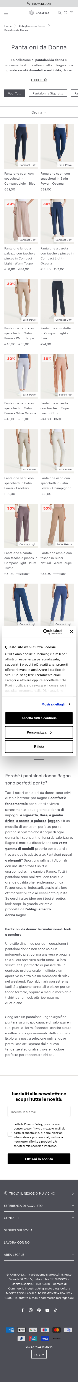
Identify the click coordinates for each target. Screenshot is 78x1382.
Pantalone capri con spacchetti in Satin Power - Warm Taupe (19, 332)
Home (8, 26)
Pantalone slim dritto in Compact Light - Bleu (56, 332)
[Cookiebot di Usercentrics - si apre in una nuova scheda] (45, 632)
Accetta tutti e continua (39, 718)
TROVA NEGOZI (41, 3)
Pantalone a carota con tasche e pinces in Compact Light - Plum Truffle (20, 560)
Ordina (37, 111)
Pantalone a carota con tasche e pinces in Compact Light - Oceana (57, 255)
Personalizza (36, 732)
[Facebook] (22, 1309)
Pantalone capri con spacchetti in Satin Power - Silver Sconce (20, 407)
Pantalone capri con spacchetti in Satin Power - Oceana (55, 178)
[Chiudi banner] (71, 631)
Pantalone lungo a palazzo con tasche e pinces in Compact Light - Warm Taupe (19, 255)
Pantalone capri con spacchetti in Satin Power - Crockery (19, 482)
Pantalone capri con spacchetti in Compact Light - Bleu (19, 178)
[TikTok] (55, 1309)
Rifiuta (39, 746)
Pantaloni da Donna (16, 30)
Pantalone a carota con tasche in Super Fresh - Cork (55, 407)
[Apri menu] (6, 13)
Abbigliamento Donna (32, 26)
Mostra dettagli (53, 704)
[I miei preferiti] (65, 12)
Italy (37, 1354)
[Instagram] (30, 1309)
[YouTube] (47, 1309)
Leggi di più (39, 79)
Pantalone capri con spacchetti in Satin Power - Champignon (56, 482)
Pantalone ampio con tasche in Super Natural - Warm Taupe (56, 557)
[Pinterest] (39, 1309)
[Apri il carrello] (71, 12)
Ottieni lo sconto (39, 1159)
